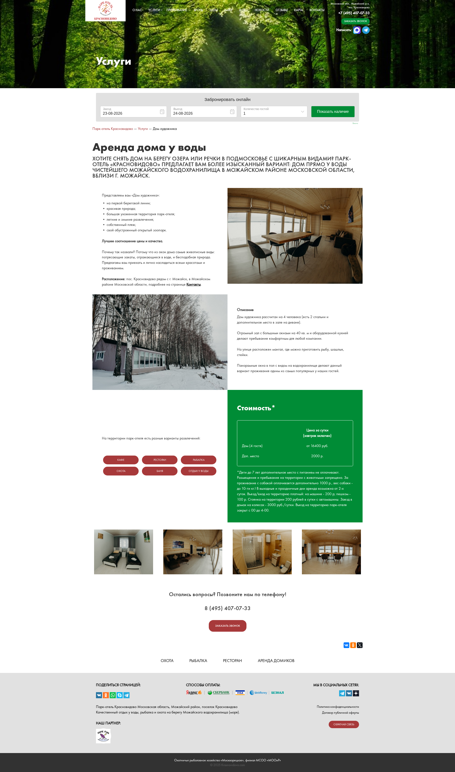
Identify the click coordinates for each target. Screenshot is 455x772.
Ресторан (160, 460)
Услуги (154, 10)
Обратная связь (343, 724)
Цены (214, 10)
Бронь (198, 10)
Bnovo (355, 123)
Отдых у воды (199, 471)
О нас (137, 10)
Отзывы (281, 10)
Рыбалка (199, 460)
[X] (360, 645)
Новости (262, 10)
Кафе (228, 10)
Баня (160, 471)
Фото (243, 10)
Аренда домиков (276, 660)
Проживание (176, 10)
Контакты (316, 10)
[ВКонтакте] (346, 645)
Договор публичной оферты (340, 712)
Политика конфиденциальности (338, 706)
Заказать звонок (355, 21)
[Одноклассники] (353, 645)
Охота (121, 471)
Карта (298, 10)
